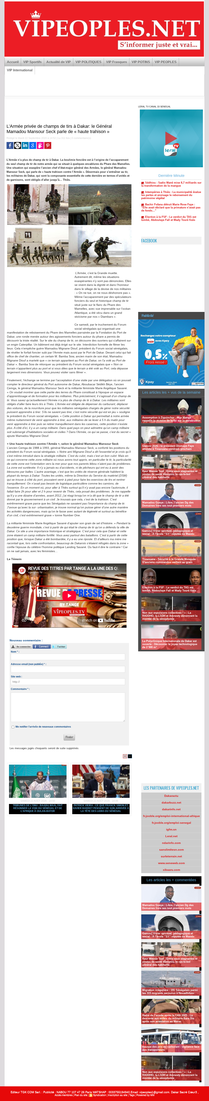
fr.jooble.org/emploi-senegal (171, 822)
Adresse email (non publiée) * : (28, 664)
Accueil (13, 62)
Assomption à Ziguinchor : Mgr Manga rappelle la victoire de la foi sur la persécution (171, 419)
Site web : (16, 676)
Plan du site (80, 1095)
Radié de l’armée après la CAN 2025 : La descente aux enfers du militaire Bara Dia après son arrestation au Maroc (168, 1018)
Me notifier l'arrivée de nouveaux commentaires (43, 726)
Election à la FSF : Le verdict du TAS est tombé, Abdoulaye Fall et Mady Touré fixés (168, 198)
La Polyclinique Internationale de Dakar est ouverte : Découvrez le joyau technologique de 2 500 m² (169, 644)
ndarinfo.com (171, 842)
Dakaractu (171, 795)
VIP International (19, 70)
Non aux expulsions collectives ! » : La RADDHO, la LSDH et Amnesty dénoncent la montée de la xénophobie (169, 615)
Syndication (99, 1095)
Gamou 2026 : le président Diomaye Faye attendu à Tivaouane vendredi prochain (168, 447)
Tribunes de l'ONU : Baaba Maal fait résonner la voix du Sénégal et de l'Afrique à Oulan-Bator (37, 808)
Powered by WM (145, 1095)
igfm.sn (171, 829)
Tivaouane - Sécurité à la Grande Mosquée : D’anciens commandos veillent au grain (169, 561)
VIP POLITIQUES (88, 62)
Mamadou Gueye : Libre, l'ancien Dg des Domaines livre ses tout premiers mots (167, 504)
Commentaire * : (20, 689)
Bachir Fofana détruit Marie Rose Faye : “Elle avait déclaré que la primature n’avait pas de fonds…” (170, 187)
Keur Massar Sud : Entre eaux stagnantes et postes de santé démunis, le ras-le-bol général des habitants (169, 474)
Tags (132, 1095)
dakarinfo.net (171, 809)
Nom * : (15, 651)
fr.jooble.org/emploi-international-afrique (171, 816)
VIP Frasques (116, 62)
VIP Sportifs (32, 62)
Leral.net (171, 836)
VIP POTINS (141, 62)
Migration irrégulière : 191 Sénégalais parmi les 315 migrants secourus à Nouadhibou (170, 992)
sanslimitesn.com (171, 849)
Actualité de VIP (58, 62)
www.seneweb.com (171, 863)
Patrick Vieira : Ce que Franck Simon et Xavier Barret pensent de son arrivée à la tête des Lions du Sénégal (101, 808)
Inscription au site (117, 1095)
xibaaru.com (171, 869)
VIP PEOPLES (166, 62)
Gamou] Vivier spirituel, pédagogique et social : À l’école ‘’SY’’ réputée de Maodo (168, 532)
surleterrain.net (171, 856)
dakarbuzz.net (171, 802)
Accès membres (63, 1095)
